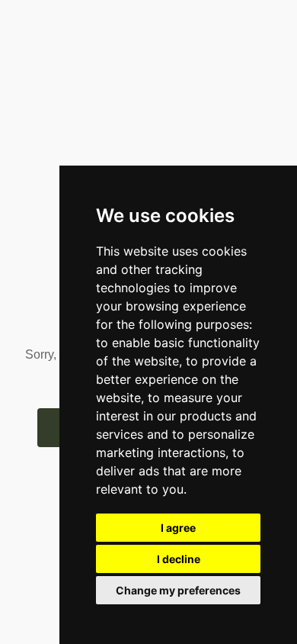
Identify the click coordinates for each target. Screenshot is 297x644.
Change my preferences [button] (178, 590)
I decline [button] (178, 558)
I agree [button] (178, 527)
